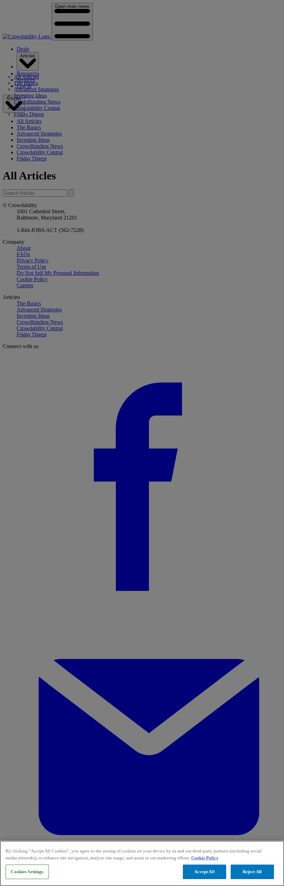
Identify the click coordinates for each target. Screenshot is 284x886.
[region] (142, 863)
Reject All (252, 871)
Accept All (204, 871)
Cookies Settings (27, 871)
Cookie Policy (205, 857)
